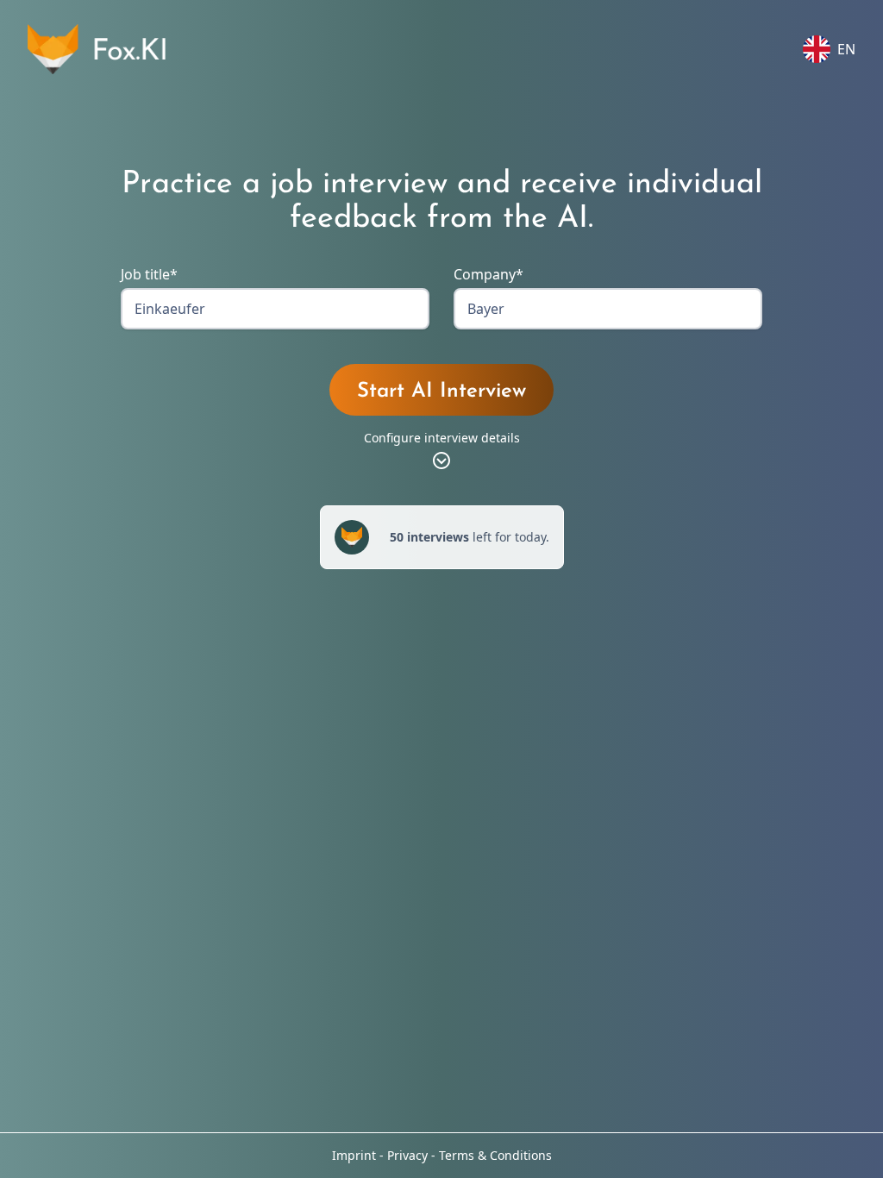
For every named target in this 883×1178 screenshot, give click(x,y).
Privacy (407, 1155)
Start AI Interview (441, 391)
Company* (488, 274)
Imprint (354, 1155)
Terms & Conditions (495, 1155)
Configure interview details (442, 437)
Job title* (149, 274)
